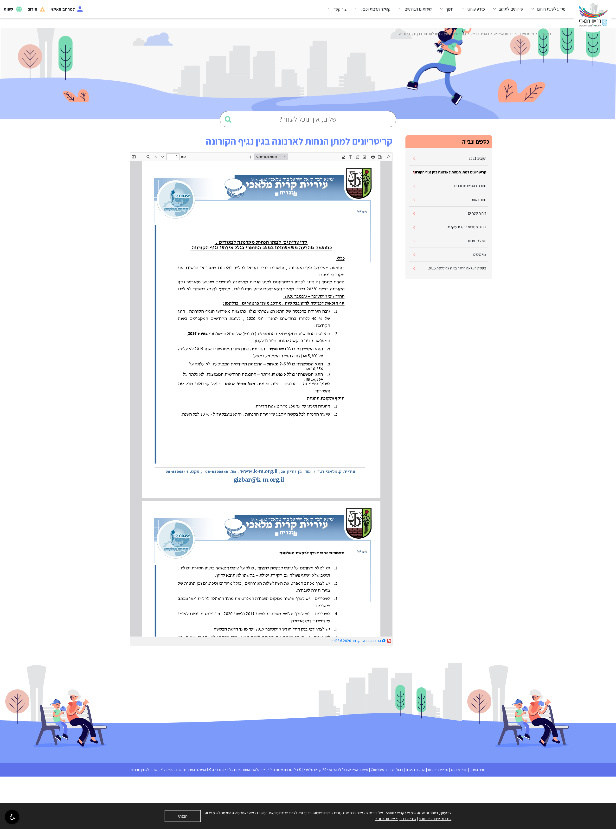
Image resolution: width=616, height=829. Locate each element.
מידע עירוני (476, 9)
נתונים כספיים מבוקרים (470, 185)
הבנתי (182, 816)
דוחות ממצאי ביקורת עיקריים (466, 227)
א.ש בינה (216, 769)
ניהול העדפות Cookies (387, 769)
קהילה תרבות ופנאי (375, 9)
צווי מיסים (479, 254)
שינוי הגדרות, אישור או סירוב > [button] (395, 818)
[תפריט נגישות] (12, 817)
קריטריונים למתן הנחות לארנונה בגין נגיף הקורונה (449, 172)
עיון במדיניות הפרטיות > (435, 818)
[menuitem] (547, 9)
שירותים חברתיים (418, 9)
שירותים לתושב (511, 9)
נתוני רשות (479, 199)
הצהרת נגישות (415, 769)
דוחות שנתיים (477, 213)
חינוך (449, 9)
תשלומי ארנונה (476, 240)
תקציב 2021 (477, 158)
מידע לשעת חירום (551, 9)
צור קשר (340, 9)
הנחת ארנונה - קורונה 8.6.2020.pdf (344, 640)
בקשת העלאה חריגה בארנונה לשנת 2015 (457, 268)
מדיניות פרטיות (438, 769)
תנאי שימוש (459, 769)
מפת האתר (477, 769)
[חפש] (228, 119)
